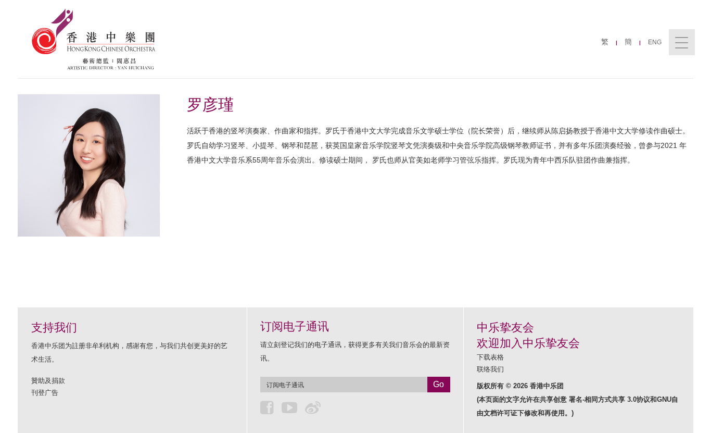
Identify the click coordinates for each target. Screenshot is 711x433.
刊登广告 (44, 393)
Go (438, 384)
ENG (655, 42)
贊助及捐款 (48, 381)
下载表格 (490, 357)
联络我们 (490, 369)
